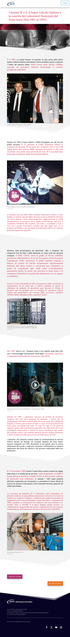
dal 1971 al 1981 (15, 577)
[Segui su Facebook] (47, 627)
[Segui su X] (51, 627)
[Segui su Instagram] (61, 627)
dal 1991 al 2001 (54, 583)
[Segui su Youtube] (56, 627)
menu (65, 3)
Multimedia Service (43, 612)
